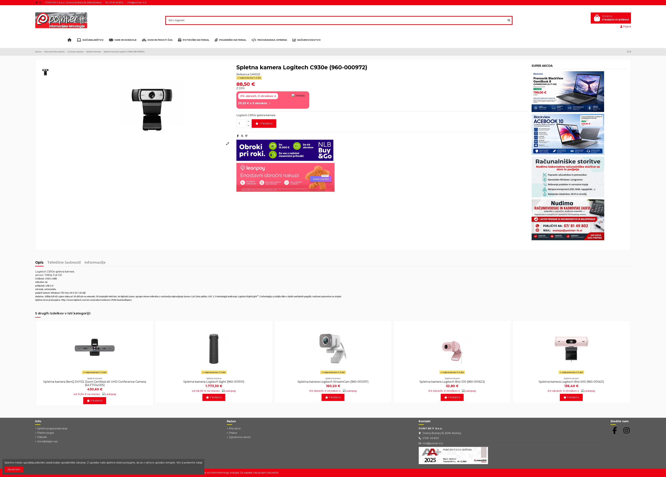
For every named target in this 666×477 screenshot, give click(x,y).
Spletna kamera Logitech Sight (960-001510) (213, 381)
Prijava (233, 432)
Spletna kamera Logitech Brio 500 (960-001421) (571, 381)
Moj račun (235, 428)
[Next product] (630, 51)
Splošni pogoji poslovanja (52, 428)
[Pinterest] (246, 135)
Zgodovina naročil (239, 437)
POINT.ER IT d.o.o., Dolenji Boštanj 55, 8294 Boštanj (73, 2)
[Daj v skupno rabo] (238, 135)
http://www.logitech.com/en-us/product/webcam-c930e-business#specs (96, 300)
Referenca (242, 74)
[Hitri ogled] (94, 374)
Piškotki (42, 437)
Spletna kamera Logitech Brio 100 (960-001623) (452, 381)
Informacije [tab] (95, 262)
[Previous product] (628, 51)
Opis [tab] (39, 262)
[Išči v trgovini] (509, 20)
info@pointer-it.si (136, 2)
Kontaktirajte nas (47, 441)
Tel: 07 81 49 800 (114, 2)
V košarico (266, 123)
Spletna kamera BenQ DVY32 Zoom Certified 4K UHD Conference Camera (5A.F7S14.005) (94, 383)
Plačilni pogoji (45, 432)
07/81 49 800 (430, 438)
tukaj (199, 462)
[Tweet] (242, 135)
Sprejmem (14, 469)
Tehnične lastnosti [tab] (64, 262)
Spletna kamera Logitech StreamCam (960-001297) (333, 381)
